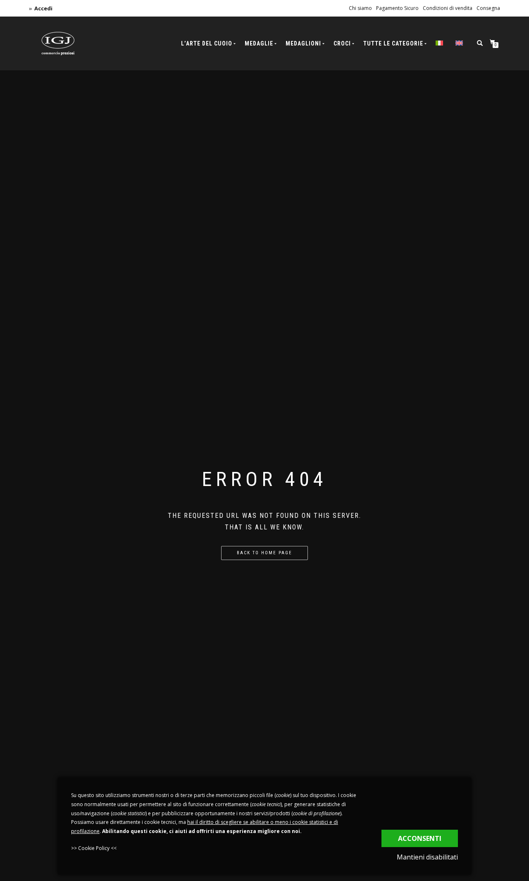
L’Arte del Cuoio (206, 43)
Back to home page (264, 552)
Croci (342, 43)
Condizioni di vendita (447, 8)
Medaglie (259, 43)
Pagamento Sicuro (397, 8)
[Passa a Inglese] (459, 43)
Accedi (43, 8)
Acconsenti (419, 838)
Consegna (488, 8)
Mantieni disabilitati (427, 857)
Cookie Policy (94, 848)
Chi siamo (360, 8)
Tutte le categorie (393, 43)
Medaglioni (303, 43)
